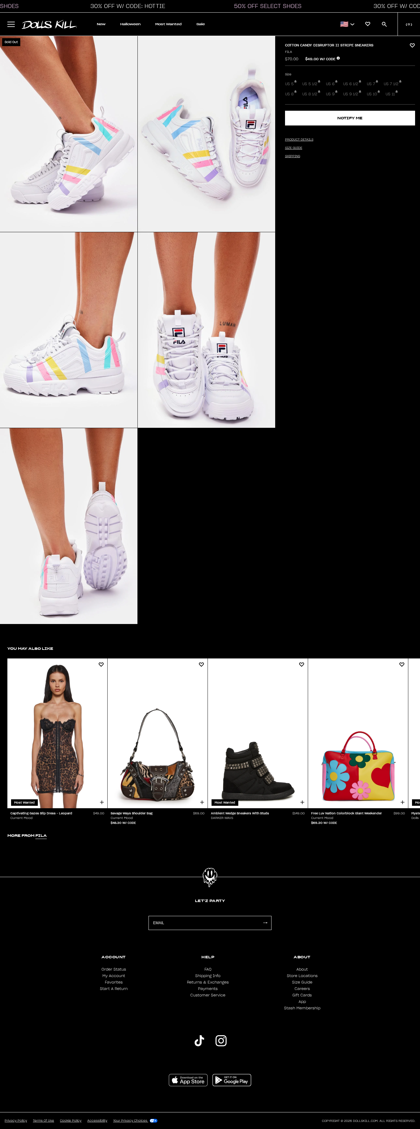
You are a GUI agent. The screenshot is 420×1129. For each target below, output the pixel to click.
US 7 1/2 (391, 84)
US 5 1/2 (309, 84)
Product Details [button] (299, 139)
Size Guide (302, 982)
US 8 (289, 94)
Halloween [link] (130, 24)
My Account (113, 976)
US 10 (372, 94)
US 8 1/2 (309, 94)
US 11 (390, 94)
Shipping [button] (292, 156)
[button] (126, 6)
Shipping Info (207, 976)
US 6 (330, 84)
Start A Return (114, 989)
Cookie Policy (70, 1120)
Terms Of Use (43, 1120)
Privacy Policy (16, 1120)
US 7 (371, 84)
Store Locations (302, 976)
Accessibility (97, 1120)
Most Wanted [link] (168, 24)
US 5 (289, 84)
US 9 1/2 (350, 94)
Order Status (113, 969)
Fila (288, 52)
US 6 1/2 (350, 84)
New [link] (101, 24)
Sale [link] (200, 24)
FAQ (208, 969)
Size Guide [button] (293, 147)
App (302, 1002)
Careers (302, 989)
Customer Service (207, 995)
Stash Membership (302, 1008)
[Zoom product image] (68, 134)
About (302, 969)
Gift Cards (302, 995)
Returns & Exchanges (208, 982)
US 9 (330, 94)
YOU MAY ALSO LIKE (30, 648)
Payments (208, 989)
